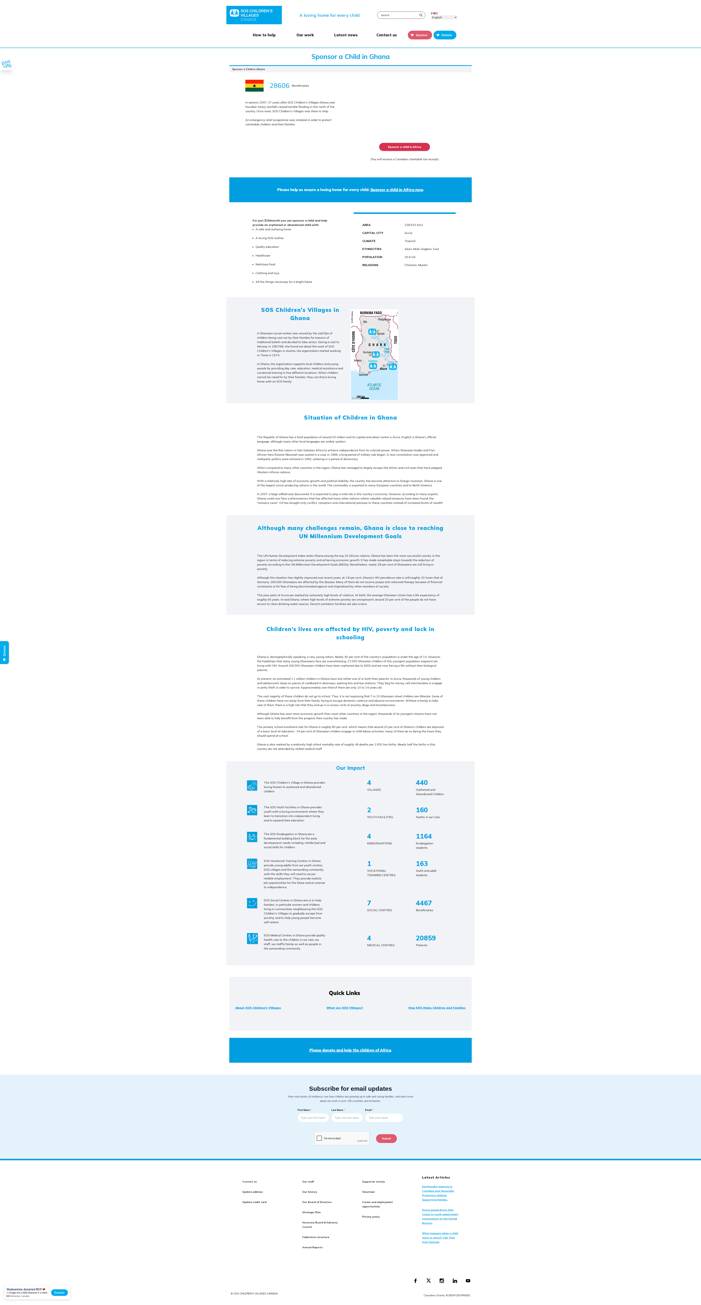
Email (369, 1109)
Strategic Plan (311, 1212)
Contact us (386, 35)
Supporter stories (373, 1181)
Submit (386, 1138)
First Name (305, 1109)
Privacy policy (371, 1216)
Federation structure (315, 1237)
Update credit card (254, 1202)
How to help (264, 35)
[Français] (436, 13)
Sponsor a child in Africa (404, 147)
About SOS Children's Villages (258, 1008)
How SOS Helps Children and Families (437, 1008)
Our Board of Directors (317, 1202)
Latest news (346, 35)
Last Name (338, 1109)
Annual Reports (312, 1247)
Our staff (308, 1181)
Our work (305, 35)
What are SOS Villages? (344, 1008)
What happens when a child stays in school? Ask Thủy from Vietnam (440, 1238)
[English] (432, 13)
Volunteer (368, 1191)
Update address (252, 1191)
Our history (309, 1191)
